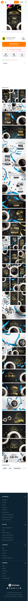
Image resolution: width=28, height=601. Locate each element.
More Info (5, 63)
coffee (4, 542)
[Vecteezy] (2, 2)
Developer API (5, 586)
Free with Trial (14, 44)
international (17, 542)
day (10, 542)
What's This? (15, 60)
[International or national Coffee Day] (6, 96)
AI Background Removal (7, 591)
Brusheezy (4, 574)
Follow (23, 39)
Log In (21, 2)
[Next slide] (22, 542)
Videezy (4, 579)
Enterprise (4, 581)
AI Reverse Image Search (8, 589)
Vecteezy (4, 576)
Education (4, 584)
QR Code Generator (6, 594)
